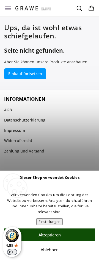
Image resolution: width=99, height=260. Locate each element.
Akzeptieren (49, 235)
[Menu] (7, 8)
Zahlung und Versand (24, 151)
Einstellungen (49, 221)
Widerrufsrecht (18, 140)
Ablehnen (50, 249)
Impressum (14, 130)
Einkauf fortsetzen (25, 73)
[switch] (12, 252)
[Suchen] (79, 8)
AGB (8, 109)
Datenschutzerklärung (24, 120)
